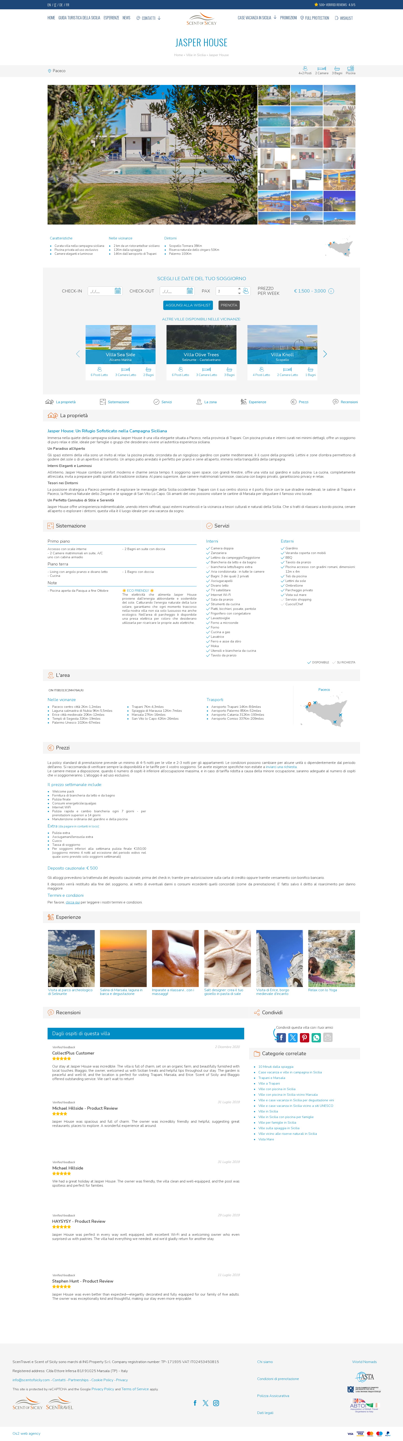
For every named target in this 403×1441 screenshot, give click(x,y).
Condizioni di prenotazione (278, 1379)
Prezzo (266, 288)
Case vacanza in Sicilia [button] (254, 17)
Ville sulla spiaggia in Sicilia (278, 1128)
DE (61, 5)
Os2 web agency (26, 1433)
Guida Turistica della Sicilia (79, 17)
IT (55, 5)
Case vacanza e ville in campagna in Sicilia (290, 1072)
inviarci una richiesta (281, 767)
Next (306, 219)
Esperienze (111, 17)
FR (67, 5)
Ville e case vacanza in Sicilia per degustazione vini (296, 1100)
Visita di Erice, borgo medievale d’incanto (272, 992)
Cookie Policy (102, 1380)
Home (51, 17)
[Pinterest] (304, 1037)
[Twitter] (293, 1037)
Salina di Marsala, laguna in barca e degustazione (121, 992)
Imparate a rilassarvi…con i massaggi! (173, 992)
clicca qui (73, 902)
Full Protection (317, 18)
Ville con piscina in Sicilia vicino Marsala (288, 1094)
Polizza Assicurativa (273, 1396)
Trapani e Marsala (271, 1078)
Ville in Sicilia (196, 55)
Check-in (72, 291)
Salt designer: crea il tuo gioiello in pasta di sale (223, 992)
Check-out (142, 291)
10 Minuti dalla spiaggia (275, 1067)
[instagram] (213, 1403)
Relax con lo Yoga (322, 990)
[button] (152, 155)
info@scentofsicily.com (31, 1380)
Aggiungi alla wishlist (188, 305)
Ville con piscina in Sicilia (276, 1089)
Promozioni (288, 17)
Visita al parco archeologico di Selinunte (70, 992)
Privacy (122, 1380)
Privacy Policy (103, 1389)
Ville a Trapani (269, 1083)
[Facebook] (316, 1037)
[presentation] (78, 354)
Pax (206, 291)
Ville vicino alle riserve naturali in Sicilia (287, 1134)
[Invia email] (328, 1037)
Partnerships (78, 1380)
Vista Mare (266, 1139)
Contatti (148, 18)
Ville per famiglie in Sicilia (277, 1122)
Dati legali (265, 1413)
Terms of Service (135, 1389)
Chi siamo (265, 1362)
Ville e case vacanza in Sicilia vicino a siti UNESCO (295, 1106)
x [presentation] (350, 964)
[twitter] (203, 1403)
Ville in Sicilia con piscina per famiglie (286, 1117)
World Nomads (364, 1362)
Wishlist (346, 18)
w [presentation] (52, 964)
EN (49, 5)
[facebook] (193, 1403)
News (126, 17)
